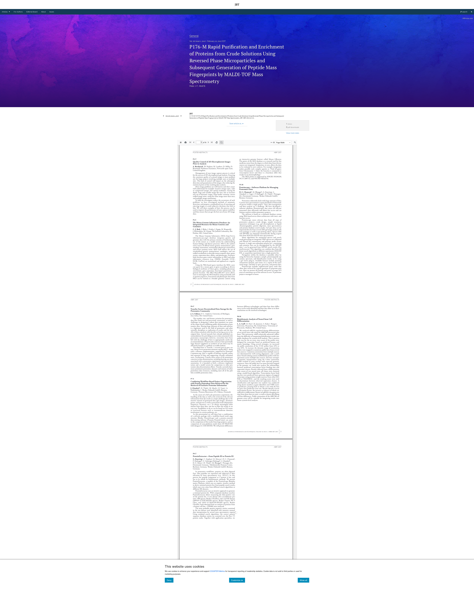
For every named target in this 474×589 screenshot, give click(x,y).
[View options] (181, 142)
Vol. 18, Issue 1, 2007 (197, 41)
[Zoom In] (273, 142)
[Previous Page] (193, 142)
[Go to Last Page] (211, 142)
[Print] (185, 142)
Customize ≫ (238, 580)
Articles (5, 12)
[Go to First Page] (190, 142)
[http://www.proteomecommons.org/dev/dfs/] (211, 349)
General (193, 35)
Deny (170, 580)
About (43, 12)
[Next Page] (208, 142)
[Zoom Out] (271, 142)
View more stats (292, 133)
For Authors (18, 12)
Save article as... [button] (236, 124)
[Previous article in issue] (163, 116)
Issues (51, 12)
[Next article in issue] (181, 116)
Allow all (304, 580)
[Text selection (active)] (221, 142)
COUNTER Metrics (217, 571)
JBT (191, 113)
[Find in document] (295, 142)
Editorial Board (31, 12)
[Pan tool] (216, 142)
